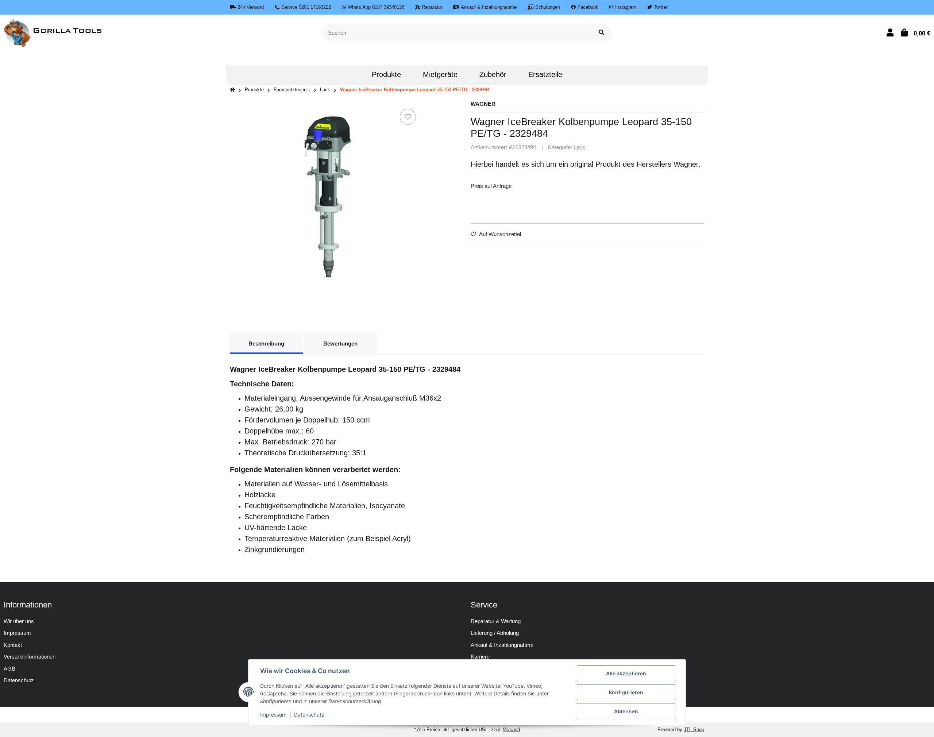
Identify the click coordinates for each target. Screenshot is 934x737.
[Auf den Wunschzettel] (408, 117)
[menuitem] (350, 74)
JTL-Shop (694, 729)
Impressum (17, 633)
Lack (579, 147)
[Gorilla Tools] (53, 32)
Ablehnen (626, 711)
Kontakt (13, 645)
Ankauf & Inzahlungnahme (502, 645)
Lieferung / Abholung (495, 633)
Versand (511, 729)
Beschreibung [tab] (266, 343)
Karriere (480, 656)
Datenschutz (309, 714)
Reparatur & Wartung (496, 621)
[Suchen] (601, 32)
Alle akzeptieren (626, 673)
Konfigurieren (626, 692)
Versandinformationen (29, 656)
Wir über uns (19, 621)
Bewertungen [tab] (340, 343)
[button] (890, 33)
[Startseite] (232, 89)
